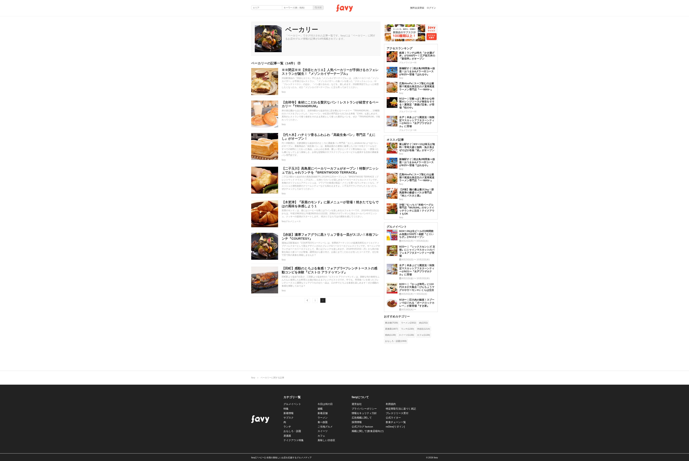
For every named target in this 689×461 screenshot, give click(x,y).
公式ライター (393, 417)
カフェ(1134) (423, 335)
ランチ (287, 426)
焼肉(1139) (390, 335)
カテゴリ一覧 (292, 397)
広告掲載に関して (362, 417)
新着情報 (288, 413)
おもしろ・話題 (292, 431)
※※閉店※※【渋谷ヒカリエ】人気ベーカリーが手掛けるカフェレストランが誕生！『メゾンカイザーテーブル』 (330, 72)
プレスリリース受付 (397, 413)
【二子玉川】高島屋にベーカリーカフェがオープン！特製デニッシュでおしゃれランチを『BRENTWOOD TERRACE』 (330, 170)
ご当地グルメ (325, 426)
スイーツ (323, 431)
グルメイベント (292, 404)
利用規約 (391, 404)
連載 (320, 408)
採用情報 (357, 422)
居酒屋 (287, 435)
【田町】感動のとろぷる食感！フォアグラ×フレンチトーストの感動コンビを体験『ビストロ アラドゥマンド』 (329, 270)
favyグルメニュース (291, 221)
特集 (286, 408)
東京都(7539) (391, 323)
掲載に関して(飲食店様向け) (368, 431)
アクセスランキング (400, 48)
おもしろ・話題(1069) (396, 341)
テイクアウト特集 (293, 440)
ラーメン (323, 417)
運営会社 (357, 404)
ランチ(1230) (407, 329)
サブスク (288, 417)
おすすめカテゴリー (397, 316)
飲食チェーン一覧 (396, 422)
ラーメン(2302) (408, 323)
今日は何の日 (325, 404)
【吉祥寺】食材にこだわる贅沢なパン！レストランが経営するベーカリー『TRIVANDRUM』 (330, 104)
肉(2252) (423, 323)
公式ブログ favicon (362, 426)
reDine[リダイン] (395, 426)
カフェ (321, 435)
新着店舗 (323, 413)
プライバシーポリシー (364, 408)
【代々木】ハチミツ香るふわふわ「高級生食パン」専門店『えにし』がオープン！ (328, 137)
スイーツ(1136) (406, 335)
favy (284, 92)
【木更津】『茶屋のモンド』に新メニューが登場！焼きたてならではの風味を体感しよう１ (330, 204)
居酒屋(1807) (391, 329)
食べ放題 (323, 422)
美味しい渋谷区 (326, 440)
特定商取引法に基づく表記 (401, 408)
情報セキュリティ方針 (364, 413)
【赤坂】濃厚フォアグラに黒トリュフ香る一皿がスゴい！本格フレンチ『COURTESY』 (330, 236)
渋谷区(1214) (423, 329)
